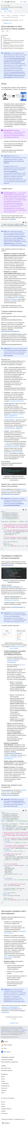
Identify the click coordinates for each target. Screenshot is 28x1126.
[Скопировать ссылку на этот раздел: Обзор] (7, 84)
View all (3, 1092)
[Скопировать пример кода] (26, 222)
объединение (7, 999)
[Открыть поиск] (21, 2)
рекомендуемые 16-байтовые (18, 245)
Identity (12, 2)
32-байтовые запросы (9, 243)
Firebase (3, 1081)
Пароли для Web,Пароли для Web (10, 17)
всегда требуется (8, 957)
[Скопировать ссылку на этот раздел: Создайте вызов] (13, 189)
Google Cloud (4, 1088)
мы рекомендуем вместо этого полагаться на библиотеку (14, 161)
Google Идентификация (6, 1070)
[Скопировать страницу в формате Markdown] (7, 31)
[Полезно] (20, 20)
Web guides (22, 15)
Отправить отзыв (7, 23)
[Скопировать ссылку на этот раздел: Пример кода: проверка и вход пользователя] (11, 787)
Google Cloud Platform (6, 1108)
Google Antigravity (5, 1085)
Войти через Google (5, 1068)
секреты (17, 297)
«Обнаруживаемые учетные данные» (14, 417)
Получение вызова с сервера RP (13, 428)
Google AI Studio (5, 1083)
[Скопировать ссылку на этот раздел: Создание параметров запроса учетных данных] (13, 313)
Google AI (3, 1111)
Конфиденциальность (19, 1119)
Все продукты (4, 1113)
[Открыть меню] (2, 1)
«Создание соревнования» (17, 401)
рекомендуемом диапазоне (11, 446)
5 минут (7, 443)
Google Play (3, 1090)
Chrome (3, 1079)
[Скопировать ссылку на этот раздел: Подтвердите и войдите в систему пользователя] (20, 558)
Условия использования (7, 1059)
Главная (3, 15)
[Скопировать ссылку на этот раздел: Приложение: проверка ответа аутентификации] (16, 913)
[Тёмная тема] (23, 222)
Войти (24, 1)
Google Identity (15, 15)
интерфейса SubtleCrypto (15, 801)
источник (21, 665)
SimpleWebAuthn (13, 171)
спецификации (13, 299)
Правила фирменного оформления (9, 1061)
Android (3, 1076)
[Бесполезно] (22, 20)
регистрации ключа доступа (11, 600)
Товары (8, 15)
